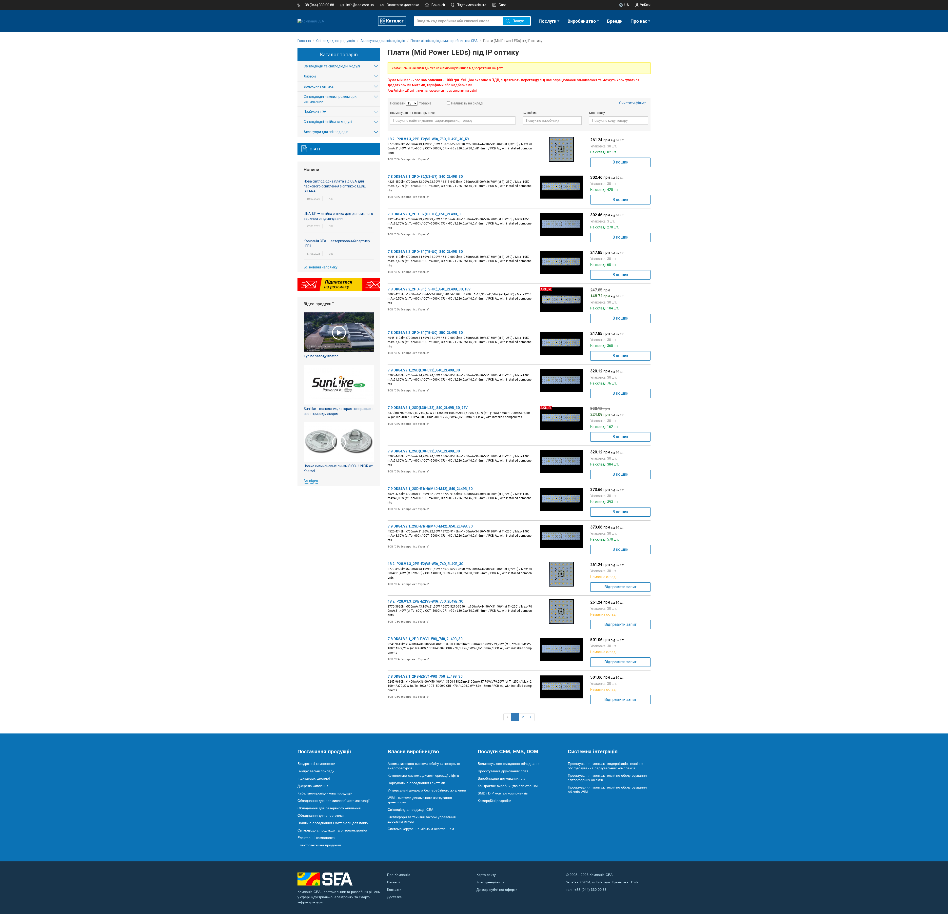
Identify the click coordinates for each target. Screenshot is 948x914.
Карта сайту (486, 875)
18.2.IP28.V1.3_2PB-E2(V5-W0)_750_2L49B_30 (425, 601)
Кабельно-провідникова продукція (325, 793)
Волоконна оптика (319, 86)
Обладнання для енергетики (320, 815)
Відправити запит (620, 587)
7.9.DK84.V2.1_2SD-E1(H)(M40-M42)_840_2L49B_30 (430, 489)
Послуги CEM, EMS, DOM (508, 751)
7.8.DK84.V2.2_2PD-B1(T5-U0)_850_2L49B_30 (425, 333)
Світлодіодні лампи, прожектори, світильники (330, 99)
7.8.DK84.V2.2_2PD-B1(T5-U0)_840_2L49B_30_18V (429, 289)
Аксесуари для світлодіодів (326, 132)
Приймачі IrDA (315, 112)
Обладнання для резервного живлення (329, 808)
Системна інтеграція (593, 751)
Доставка (394, 897)
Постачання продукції (324, 751)
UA (626, 5)
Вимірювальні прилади (316, 771)
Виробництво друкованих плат (502, 778)
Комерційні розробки (494, 801)
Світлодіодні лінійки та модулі (328, 122)
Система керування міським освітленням (421, 829)
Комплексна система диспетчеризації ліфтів (423, 775)
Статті (315, 149)
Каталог (395, 20)
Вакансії (438, 5)
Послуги (547, 21)
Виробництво (582, 21)
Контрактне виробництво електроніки (508, 786)
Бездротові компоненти (316, 764)
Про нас (639, 21)
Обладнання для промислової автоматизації (333, 801)
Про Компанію (398, 875)
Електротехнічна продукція (319, 845)
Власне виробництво (413, 751)
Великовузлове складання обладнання (509, 764)
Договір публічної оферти (496, 890)
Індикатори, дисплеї (313, 778)
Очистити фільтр (633, 103)
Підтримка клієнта (471, 5)
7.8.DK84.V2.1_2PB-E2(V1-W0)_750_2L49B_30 (425, 676)
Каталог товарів (339, 55)
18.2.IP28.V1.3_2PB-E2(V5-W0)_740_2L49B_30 (425, 564)
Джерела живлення (313, 786)
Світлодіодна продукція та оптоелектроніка (332, 830)
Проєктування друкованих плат (503, 771)
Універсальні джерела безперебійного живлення (427, 790)
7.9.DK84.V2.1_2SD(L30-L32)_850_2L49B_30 (424, 451)
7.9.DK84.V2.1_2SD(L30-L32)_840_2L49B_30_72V (428, 408)
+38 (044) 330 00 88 (318, 5)
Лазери (310, 76)
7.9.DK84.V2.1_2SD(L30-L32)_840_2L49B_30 (424, 370)
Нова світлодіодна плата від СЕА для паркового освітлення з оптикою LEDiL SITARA (335, 186)
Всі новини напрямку (320, 267)
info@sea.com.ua (360, 5)
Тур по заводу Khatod (321, 356)
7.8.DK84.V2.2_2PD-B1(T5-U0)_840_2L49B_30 (425, 252)
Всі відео (311, 481)
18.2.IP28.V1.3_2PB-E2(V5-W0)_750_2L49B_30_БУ (428, 139)
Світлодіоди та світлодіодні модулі (332, 66)
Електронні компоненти (316, 838)
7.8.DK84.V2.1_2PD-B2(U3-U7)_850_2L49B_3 (424, 214)
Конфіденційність (490, 882)
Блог (502, 5)
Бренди (615, 21)
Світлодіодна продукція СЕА (410, 810)
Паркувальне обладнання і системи (416, 783)
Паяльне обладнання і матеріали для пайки (333, 823)
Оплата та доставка (403, 5)
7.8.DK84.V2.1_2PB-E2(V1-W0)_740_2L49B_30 (425, 639)
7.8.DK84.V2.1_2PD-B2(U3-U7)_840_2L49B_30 (425, 177)
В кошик (620, 162)
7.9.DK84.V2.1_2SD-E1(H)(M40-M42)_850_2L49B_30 (430, 526)
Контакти (394, 890)
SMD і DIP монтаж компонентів (503, 793)
